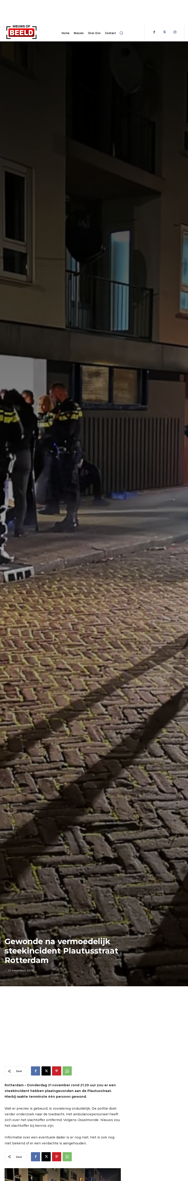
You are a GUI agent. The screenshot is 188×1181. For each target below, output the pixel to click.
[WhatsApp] (67, 1071)
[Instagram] (175, 32)
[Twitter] (164, 32)
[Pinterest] (56, 1071)
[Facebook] (154, 32)
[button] (121, 33)
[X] (46, 1071)
